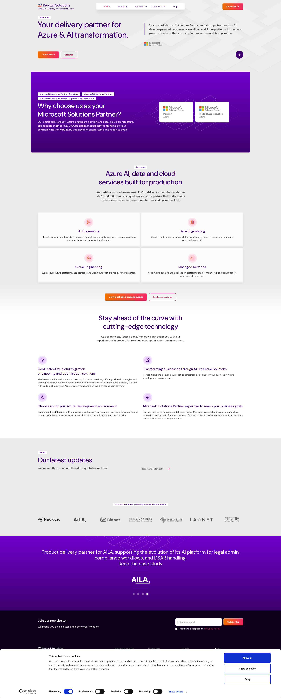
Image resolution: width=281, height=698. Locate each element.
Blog (175, 6)
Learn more (48, 54)
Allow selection (247, 668)
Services (139, 6)
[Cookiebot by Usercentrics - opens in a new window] (27, 691)
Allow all (247, 658)
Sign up (69, 54)
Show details (175, 691)
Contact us (232, 6)
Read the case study (140, 563)
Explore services (162, 297)
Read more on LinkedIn (152, 469)
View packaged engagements (126, 296)
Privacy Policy (212, 628)
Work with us (158, 6)
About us (122, 6)
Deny (247, 679)
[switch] (100, 691)
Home (106, 6)
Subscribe (233, 621)
